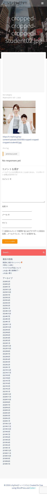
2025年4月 (6, 300)
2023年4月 (6, 338)
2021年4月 (6, 383)
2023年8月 (6, 332)
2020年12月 (7, 394)
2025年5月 (6, 297)
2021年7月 (6, 381)
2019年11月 (7, 426)
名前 (5, 206)
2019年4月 (6, 442)
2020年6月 (6, 407)
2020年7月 (6, 405)
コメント (6, 179)
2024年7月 (6, 316)
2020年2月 (6, 418)
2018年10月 (7, 456)
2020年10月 (7, 399)
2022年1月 (6, 367)
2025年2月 (6, 305)
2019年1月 (6, 448)
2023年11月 (7, 324)
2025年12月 (7, 289)
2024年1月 (6, 322)
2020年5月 (6, 410)
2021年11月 (7, 373)
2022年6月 (6, 357)
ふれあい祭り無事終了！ (11, 270)
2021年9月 (6, 375)
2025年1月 (6, 308)
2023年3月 (6, 340)
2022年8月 (6, 351)
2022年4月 (6, 359)
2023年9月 (6, 330)
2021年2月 (6, 389)
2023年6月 (6, 335)
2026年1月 (6, 287)
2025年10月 (7, 292)
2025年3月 (6, 303)
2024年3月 (6, 319)
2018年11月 (7, 453)
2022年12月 (7, 346)
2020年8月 (6, 402)
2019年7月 (6, 434)
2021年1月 (6, 391)
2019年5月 (6, 440)
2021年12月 (7, 370)
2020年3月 (6, 415)
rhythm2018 (7, 98)
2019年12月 (7, 424)
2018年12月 (7, 450)
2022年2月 (6, 365)
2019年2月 (6, 445)
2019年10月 (7, 429)
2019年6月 (6, 437)
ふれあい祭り (7, 273)
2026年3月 (6, 281)
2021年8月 (6, 378)
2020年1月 (6, 421)
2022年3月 (6, 362)
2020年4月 (6, 413)
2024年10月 (7, 314)
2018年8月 (6, 461)
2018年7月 (6, 464)
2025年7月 (6, 295)
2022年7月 (6, 354)
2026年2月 (6, 284)
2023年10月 (7, 327)
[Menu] (42, 3)
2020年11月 (7, 397)
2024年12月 (7, 311)
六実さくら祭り (8, 265)
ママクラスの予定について (12, 268)
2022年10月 (7, 348)
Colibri (32, 488)
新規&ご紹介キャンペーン (12, 262)
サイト (4, 223)
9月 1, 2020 (17, 98)
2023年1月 (6, 343)
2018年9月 (6, 458)
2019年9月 (6, 432)
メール (6, 214)
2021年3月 (6, 386)
